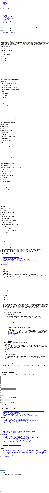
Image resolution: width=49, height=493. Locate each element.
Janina (4, 32)
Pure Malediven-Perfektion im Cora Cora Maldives (12, 446)
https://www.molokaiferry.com (13, 334)
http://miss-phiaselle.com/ (7, 278)
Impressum (5, 2)
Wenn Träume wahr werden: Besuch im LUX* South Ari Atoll (15, 442)
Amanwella (2, 450)
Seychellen (19, 455)
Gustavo (4, 432)
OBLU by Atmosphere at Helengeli (27, 453)
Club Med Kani (28, 450)
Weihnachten (40, 455)
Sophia (6, 271)
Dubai (32, 450)
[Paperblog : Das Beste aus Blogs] (3, 473)
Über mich (5, 22)
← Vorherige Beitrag (4, 262)
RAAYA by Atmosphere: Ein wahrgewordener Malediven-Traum (15, 419)
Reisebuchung (34, 453)
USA (37, 455)
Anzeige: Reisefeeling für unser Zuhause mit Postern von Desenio (19, 427)
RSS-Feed (5, 434)
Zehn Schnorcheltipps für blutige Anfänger (14, 430)
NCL (11, 453)
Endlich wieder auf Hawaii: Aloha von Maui (29, 260)
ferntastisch (2, 6)
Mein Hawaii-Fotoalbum (17, 258)
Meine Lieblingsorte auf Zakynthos (14, 432)
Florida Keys (44, 450)
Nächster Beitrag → (4, 264)
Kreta (31, 452)
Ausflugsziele (7, 14)
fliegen (38, 450)
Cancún (21, 450)
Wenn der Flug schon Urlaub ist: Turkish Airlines (12, 445)
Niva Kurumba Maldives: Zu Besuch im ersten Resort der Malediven (16, 421)
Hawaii (1, 36)
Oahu (21, 453)
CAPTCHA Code (15, 397)
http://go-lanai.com (11, 335)
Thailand (28, 455)
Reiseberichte (5, 10)
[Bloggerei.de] (2, 471)
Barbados (18, 450)
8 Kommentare (16, 32)
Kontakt (4, 1)
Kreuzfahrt (34, 452)
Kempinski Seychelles (27, 452)
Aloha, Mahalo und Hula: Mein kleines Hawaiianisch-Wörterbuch (23, 431)
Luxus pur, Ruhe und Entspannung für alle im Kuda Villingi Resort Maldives (17, 423)
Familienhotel (35, 450)
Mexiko (1, 453)
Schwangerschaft (12, 455)
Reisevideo (2, 455)
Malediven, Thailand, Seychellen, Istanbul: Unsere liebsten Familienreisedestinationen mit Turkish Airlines (23, 444)
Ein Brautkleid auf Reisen (8, 21)
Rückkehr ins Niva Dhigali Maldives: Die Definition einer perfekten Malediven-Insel (19, 441)
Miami (4, 453)
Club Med (24, 450)
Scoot (16, 455)
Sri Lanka (24, 455)
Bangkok (14, 450)
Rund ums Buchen (8, 16)
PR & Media (5, 4)
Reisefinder (5, 20)
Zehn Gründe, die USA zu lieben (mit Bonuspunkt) (19, 429)
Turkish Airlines (32, 455)
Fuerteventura (4, 452)
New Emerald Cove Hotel (16, 453)
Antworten (5, 280)
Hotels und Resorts (8, 13)
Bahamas (11, 450)
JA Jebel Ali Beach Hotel (20, 452)
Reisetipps (5, 15)
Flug (1, 452)
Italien (16, 452)
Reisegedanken (6, 19)
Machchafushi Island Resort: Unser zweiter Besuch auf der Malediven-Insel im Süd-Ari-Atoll (20, 420)
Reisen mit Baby (40, 453)
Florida (40, 450)
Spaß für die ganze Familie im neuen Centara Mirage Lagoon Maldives (16, 422)
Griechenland (8, 452)
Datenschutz (5, 3)
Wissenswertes (8, 17)
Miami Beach (8, 453)
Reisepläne (46, 453)
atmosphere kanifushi (7, 450)
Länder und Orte (8, 11)
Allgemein (2, 34)
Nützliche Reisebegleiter (9, 18)
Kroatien (37, 452)
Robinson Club (8, 455)
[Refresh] (2, 395)
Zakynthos (44, 455)
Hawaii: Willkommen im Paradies (22, 259)
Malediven (42, 452)
